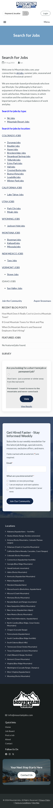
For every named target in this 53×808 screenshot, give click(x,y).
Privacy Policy (44, 800)
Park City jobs (14, 208)
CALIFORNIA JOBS (12, 187)
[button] (26, 22)
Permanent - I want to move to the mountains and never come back (23, 390)
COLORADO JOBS (11, 135)
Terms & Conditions (23, 803)
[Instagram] (10, 754)
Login (45, 13)
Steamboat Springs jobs (18, 156)
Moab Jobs (12, 211)
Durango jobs (14, 142)
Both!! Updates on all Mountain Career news (25, 490)
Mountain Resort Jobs (18, 121)
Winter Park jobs (15, 180)
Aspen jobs (12, 149)
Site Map (35, 803)
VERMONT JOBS (11, 267)
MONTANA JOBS (11, 232)
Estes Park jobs (14, 163)
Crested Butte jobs (16, 170)
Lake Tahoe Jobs (15, 194)
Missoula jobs (14, 246)
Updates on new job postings (21, 481)
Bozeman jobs (14, 239)
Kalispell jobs (13, 243)
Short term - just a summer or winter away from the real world (25, 380)
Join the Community (12, 300)
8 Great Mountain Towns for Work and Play (23, 322)
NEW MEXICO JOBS (12, 253)
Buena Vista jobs (15, 173)
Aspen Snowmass (42, 300)
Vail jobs (11, 166)
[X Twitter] (13, 754)
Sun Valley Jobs (14, 288)
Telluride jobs (13, 159)
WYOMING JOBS (11, 218)
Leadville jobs (14, 177)
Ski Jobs (11, 118)
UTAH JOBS (8, 201)
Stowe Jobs (13, 274)
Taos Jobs (12, 260)
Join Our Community (20, 501)
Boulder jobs (13, 146)
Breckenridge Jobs (16, 152)
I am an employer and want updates (24, 484)
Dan (21, 63)
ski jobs (20, 73)
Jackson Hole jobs (16, 225)
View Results (26, 406)
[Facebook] (6, 754)
